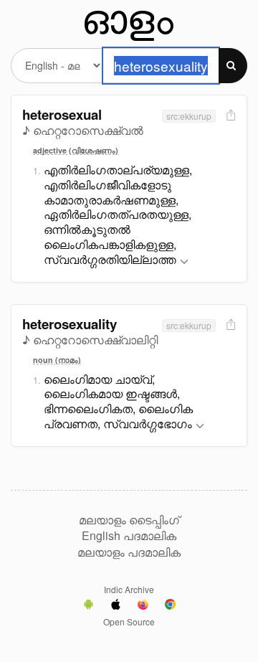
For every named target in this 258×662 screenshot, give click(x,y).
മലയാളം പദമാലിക (129, 552)
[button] (184, 262)
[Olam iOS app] (115, 606)
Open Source (129, 621)
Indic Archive (129, 589)
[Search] (233, 65)
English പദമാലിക (129, 536)
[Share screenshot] (229, 116)
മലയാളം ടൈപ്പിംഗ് (129, 520)
